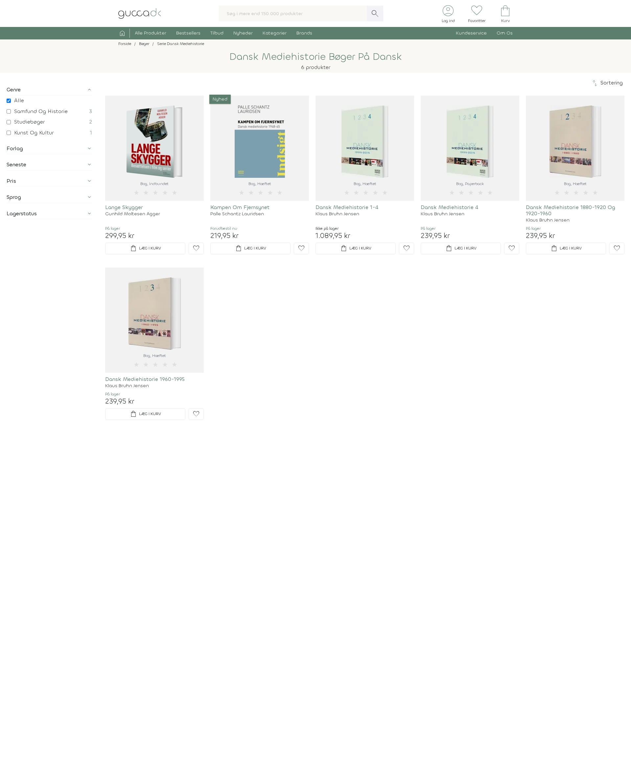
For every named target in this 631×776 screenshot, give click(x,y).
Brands (304, 33)
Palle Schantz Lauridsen (237, 214)
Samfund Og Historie (41, 111)
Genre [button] (14, 89)
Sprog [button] (14, 197)
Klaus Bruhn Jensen (337, 214)
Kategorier (275, 33)
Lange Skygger (124, 207)
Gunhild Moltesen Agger (132, 214)
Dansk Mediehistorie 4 (449, 207)
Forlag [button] (15, 148)
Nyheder (243, 33)
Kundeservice (471, 33)
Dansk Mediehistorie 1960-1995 (145, 379)
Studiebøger (29, 121)
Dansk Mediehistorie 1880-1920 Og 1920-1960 (570, 210)
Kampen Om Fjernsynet (239, 207)
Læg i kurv (145, 248)
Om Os (505, 33)
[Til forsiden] (139, 13)
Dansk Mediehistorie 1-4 (347, 207)
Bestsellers (188, 33)
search (375, 13)
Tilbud (216, 33)
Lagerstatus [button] (22, 213)
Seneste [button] (16, 164)
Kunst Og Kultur (34, 132)
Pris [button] (11, 180)
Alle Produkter (150, 33)
